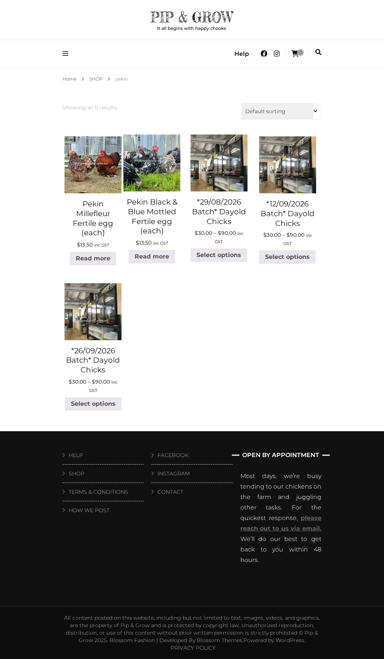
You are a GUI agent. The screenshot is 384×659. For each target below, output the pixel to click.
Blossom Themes (219, 640)
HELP (76, 455)
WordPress (290, 640)
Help (241, 53)
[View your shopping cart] (295, 53)
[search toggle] (318, 52)
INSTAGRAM (174, 473)
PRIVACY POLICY (193, 647)
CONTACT (170, 492)
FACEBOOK (173, 455)
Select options (218, 255)
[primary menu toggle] (67, 54)
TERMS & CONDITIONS (98, 492)
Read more (93, 258)
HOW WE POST (89, 510)
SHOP (76, 473)
